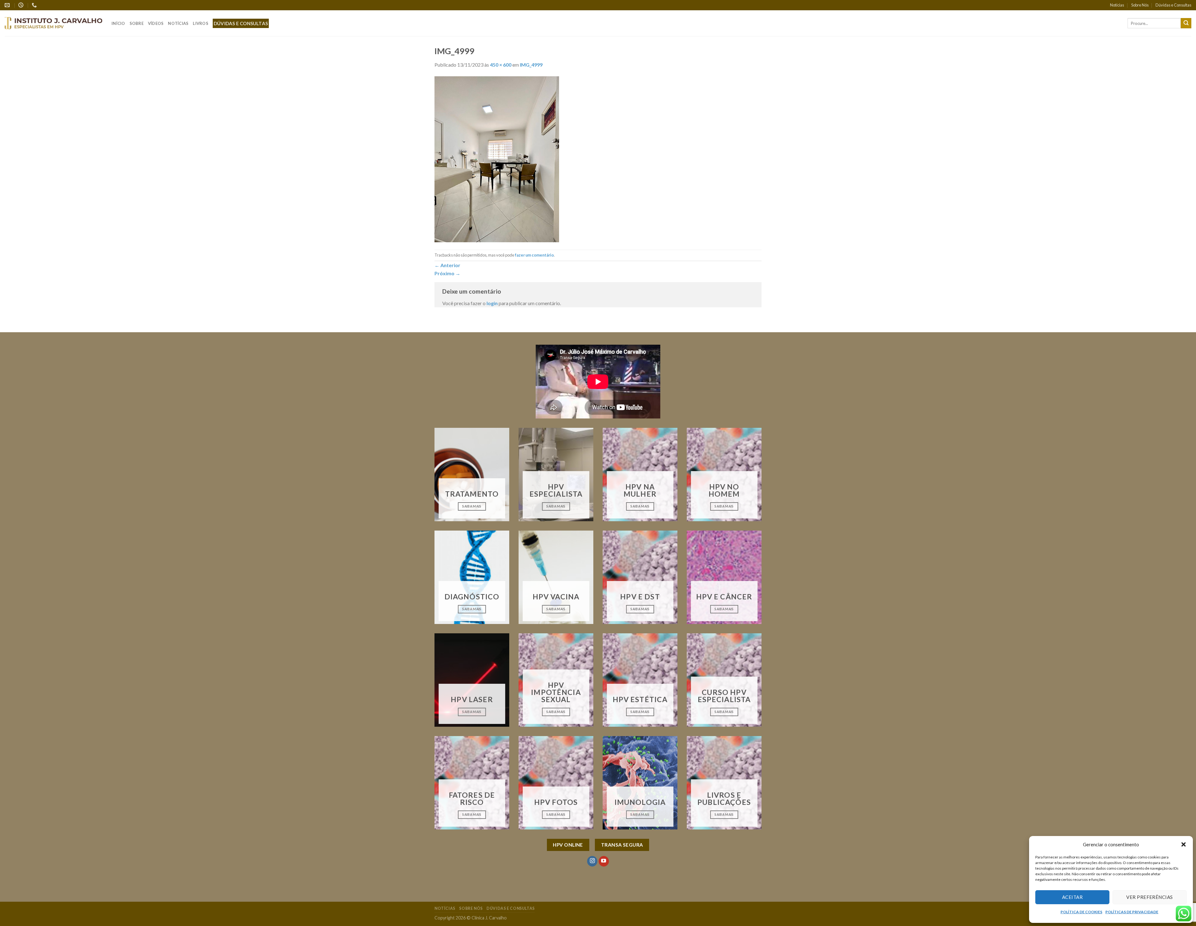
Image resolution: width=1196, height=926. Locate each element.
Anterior (447, 265)
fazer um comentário (534, 255)
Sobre (137, 23)
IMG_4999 (531, 65)
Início (118, 23)
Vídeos (156, 23)
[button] (1183, 844)
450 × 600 (500, 65)
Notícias (1117, 4)
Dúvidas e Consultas (1173, 4)
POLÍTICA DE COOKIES (1081, 911)
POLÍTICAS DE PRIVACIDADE (1131, 911)
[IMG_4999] (496, 158)
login (492, 303)
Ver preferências (1149, 897)
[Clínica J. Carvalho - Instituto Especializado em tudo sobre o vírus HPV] (53, 23)
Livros (200, 23)
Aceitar (1072, 897)
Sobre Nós (1140, 4)
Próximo (447, 273)
